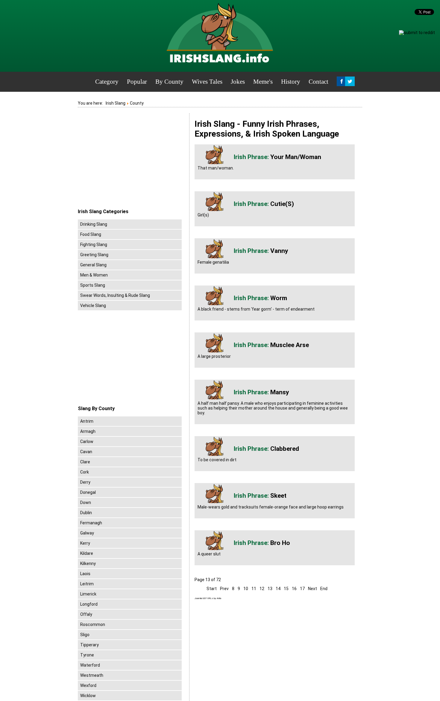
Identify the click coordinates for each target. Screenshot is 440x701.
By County (169, 81)
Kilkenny (88, 563)
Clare (85, 461)
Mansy (279, 392)
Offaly (86, 614)
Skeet (278, 495)
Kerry (85, 543)
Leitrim (87, 583)
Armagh (87, 431)
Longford (89, 604)
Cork (84, 472)
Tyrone (87, 655)
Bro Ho (280, 542)
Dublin (86, 512)
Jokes (238, 81)
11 (253, 588)
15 (286, 588)
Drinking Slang (93, 224)
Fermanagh (91, 522)
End (323, 588)
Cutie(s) (282, 203)
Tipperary (89, 644)
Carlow (86, 441)
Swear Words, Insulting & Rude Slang (115, 295)
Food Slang (90, 234)
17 (302, 588)
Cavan (86, 451)
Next (312, 588)
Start (212, 588)
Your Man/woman (295, 157)
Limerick (88, 594)
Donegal (88, 492)
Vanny (279, 250)
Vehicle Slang (93, 305)
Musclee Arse (289, 345)
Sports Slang (92, 285)
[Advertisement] (128, 161)
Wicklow (88, 695)
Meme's (263, 81)
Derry (85, 482)
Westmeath (91, 675)
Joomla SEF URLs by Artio (208, 598)
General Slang (93, 264)
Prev (224, 588)
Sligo (84, 634)
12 (262, 588)
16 (294, 588)
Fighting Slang (93, 244)
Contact (318, 81)
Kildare (86, 553)
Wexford (88, 685)
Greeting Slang (94, 254)
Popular (137, 81)
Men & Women (94, 275)
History (290, 81)
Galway (87, 533)
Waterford (90, 665)
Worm (278, 298)
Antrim (86, 421)
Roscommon (92, 624)
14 (278, 588)
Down (85, 502)
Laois (85, 573)
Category (107, 81)
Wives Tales (207, 81)
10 (245, 588)
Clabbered (284, 448)
